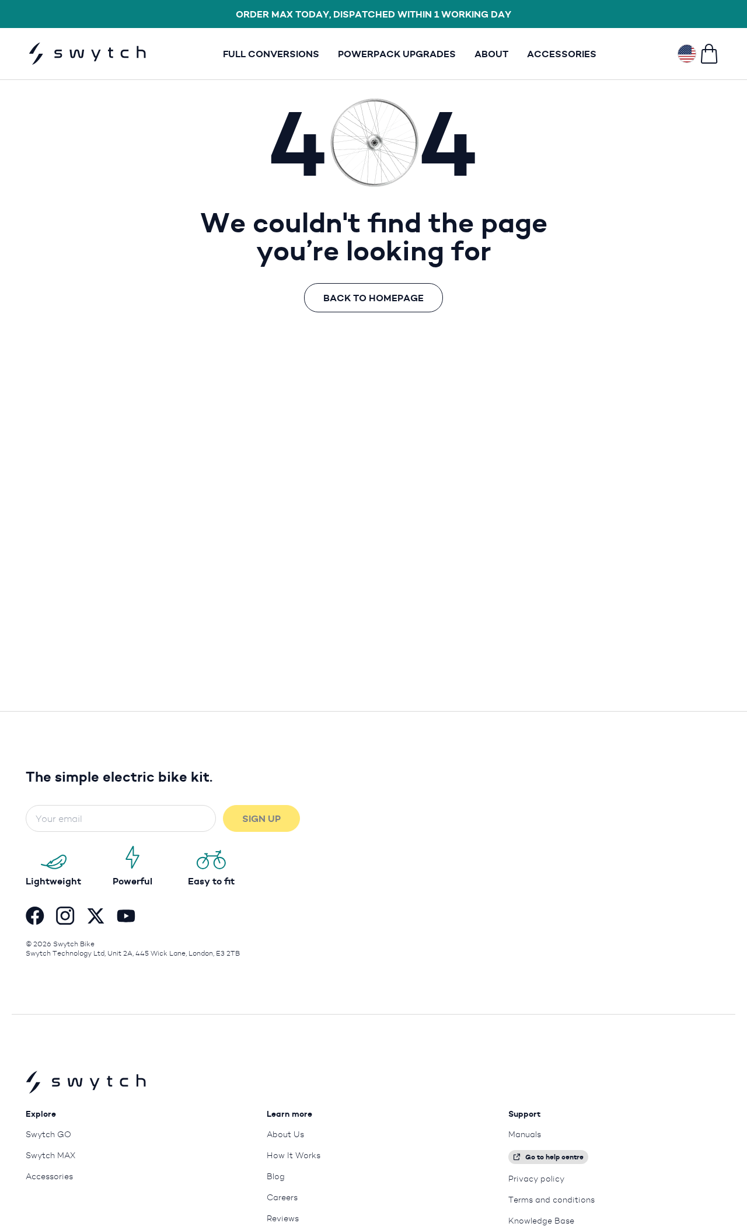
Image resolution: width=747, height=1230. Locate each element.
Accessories (49, 1177)
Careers (282, 1198)
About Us (285, 1135)
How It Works (293, 1156)
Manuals (524, 1135)
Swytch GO (48, 1135)
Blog (276, 1177)
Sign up (261, 818)
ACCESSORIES (561, 54)
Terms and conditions (551, 1200)
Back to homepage (373, 298)
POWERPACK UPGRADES (397, 54)
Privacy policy (536, 1179)
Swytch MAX (50, 1156)
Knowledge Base (541, 1221)
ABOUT (491, 54)
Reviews (283, 1219)
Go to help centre (554, 1156)
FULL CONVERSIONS (271, 54)
